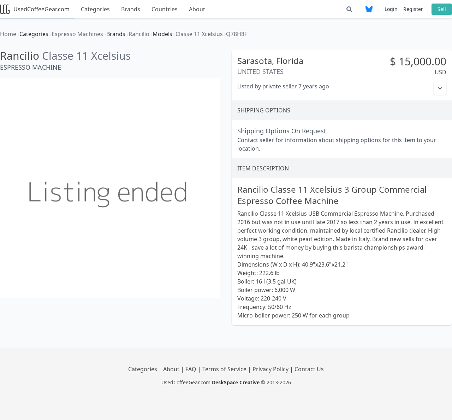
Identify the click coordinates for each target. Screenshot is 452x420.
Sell (442, 9)
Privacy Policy (271, 369)
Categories (95, 9)
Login (391, 9)
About (197, 9)
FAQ (191, 369)
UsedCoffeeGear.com (41, 9)
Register (413, 9)
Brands (130, 9)
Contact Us (309, 369)
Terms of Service (225, 369)
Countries (164, 9)
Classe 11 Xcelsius (86, 55)
